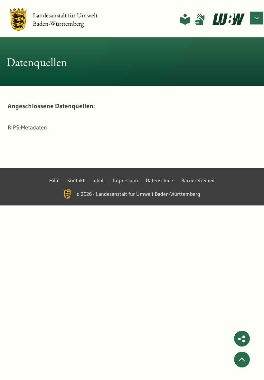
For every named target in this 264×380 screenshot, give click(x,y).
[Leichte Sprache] (185, 19)
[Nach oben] (242, 359)
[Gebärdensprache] (199, 19)
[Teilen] (242, 339)
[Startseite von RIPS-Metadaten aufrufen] (228, 19)
